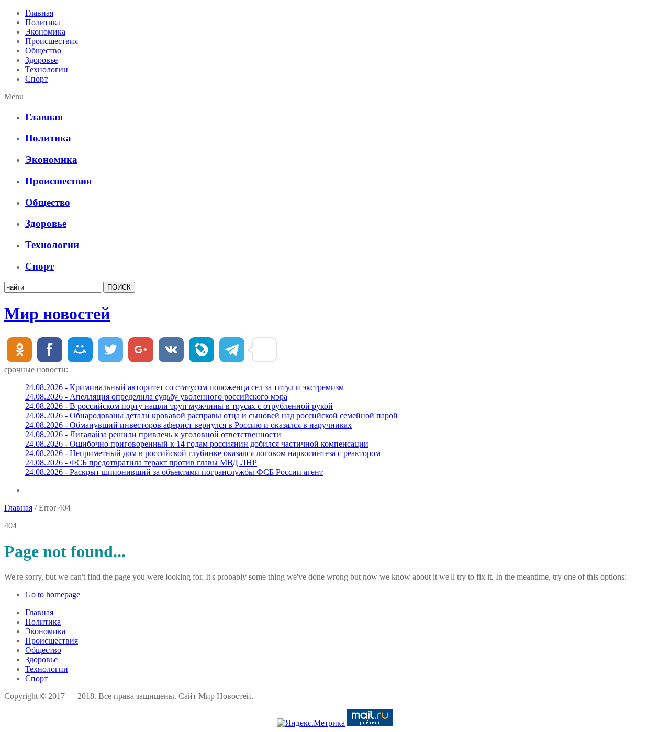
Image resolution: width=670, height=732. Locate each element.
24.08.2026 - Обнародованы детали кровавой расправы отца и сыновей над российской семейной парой (211, 415)
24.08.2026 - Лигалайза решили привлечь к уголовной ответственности (153, 434)
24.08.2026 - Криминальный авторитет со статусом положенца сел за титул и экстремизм (184, 387)
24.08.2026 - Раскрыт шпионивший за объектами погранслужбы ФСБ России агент (174, 472)
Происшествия (51, 41)
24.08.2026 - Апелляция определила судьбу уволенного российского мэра (156, 396)
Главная (39, 12)
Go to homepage (52, 594)
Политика (43, 22)
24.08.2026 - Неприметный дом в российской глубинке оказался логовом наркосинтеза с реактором (203, 453)
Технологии (46, 69)
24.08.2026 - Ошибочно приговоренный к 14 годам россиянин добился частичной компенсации (196, 443)
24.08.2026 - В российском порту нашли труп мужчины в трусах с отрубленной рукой (179, 406)
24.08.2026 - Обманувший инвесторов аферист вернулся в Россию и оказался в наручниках (188, 424)
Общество (43, 50)
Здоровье (41, 60)
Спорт (36, 78)
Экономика (45, 31)
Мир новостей (57, 313)
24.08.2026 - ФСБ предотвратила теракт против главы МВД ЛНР (141, 462)
